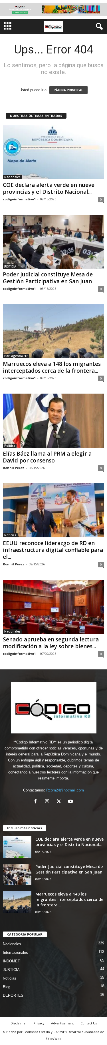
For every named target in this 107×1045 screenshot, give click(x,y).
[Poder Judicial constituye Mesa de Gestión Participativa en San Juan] (53, 242)
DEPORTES (13, 995)
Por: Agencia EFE (16, 356)
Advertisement (62, 1023)
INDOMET (11, 961)
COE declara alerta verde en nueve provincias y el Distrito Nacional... (48, 188)
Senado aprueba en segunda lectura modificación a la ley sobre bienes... (51, 643)
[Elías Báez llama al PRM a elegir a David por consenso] (53, 421)
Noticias (10, 535)
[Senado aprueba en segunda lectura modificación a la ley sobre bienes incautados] (53, 607)
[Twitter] (60, 802)
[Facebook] (37, 802)
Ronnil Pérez (13, 468)
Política (9, 446)
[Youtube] (71, 802)
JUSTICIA (10, 266)
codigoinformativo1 (19, 199)
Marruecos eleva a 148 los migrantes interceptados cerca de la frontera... (52, 367)
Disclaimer (19, 1023)
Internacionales (15, 952)
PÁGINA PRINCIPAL (68, 90)
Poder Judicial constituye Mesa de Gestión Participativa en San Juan (48, 278)
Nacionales (12, 177)
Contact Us (88, 1023)
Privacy (39, 1023)
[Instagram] (48, 802)
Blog (6, 987)
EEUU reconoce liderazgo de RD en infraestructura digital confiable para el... (53, 550)
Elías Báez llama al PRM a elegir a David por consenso (47, 457)
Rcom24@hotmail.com (65, 790)
